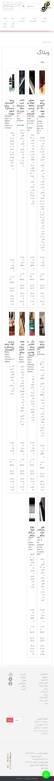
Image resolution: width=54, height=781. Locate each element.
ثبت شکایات (41, 732)
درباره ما (44, 721)
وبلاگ (45, 42)
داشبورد (44, 680)
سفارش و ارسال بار (41, 729)
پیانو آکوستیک (43, 696)
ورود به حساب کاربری (12, 4)
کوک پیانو (43, 683)
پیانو (42, 62)
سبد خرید (8, 8)
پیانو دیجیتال (44, 690)
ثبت (10, 720)
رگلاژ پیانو (44, 685)
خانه (49, 42)
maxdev (19, 778)
